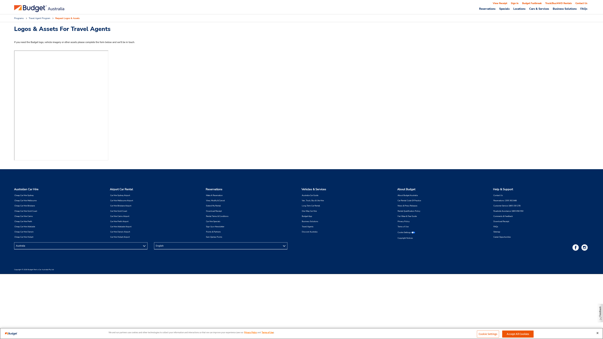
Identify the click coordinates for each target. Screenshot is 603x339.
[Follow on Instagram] (585, 247)
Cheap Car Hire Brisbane (24, 205)
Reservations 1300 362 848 (505, 200)
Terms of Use (403, 226)
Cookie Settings (404, 232)
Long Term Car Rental (311, 205)
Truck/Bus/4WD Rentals (558, 3)
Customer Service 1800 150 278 (506, 205)
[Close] (597, 333)
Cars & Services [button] (539, 9)
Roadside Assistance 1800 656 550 (508, 211)
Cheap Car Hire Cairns (23, 216)
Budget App (307, 216)
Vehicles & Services (314, 189)
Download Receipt (214, 211)
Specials (504, 9)
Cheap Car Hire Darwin (24, 232)
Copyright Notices (405, 238)
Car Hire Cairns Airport (119, 216)
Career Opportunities (502, 237)
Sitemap (496, 232)
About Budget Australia (408, 195)
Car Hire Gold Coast (118, 211)
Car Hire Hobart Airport (120, 237)
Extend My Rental (213, 205)
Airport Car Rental (121, 189)
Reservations (214, 189)
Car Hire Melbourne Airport (121, 200)
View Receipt (500, 3)
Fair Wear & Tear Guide (407, 216)
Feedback (600, 311)
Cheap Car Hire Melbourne (25, 200)
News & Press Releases (407, 205)
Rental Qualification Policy (409, 211)
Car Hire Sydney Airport (120, 195)
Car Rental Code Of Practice (409, 200)
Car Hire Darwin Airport (120, 232)
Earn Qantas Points (214, 237)
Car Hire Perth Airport (119, 221)
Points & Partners (213, 232)
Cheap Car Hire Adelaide (24, 226)
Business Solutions (310, 221)
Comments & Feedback (503, 216)
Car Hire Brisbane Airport (120, 205)
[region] (301, 333)
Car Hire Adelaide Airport (120, 226)
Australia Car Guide (310, 195)
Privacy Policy (404, 221)
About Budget (406, 189)
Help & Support (503, 189)
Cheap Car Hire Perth (23, 221)
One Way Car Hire (309, 211)
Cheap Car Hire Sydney (24, 195)
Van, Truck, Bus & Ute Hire (313, 200)
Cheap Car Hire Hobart (23, 237)
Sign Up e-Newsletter (215, 226)
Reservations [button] (487, 9)
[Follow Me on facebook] (576, 247)
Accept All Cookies (518, 334)
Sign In (515, 3)
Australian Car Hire (26, 189)
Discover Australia (309, 232)
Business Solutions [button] (565, 9)
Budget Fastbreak (532, 3)
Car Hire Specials (213, 221)
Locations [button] (519, 9)
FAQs (583, 9)
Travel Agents (307, 226)
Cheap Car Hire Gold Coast (25, 211)
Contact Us (581, 3)
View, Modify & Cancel (215, 200)
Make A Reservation (214, 195)
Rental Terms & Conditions (217, 216)
